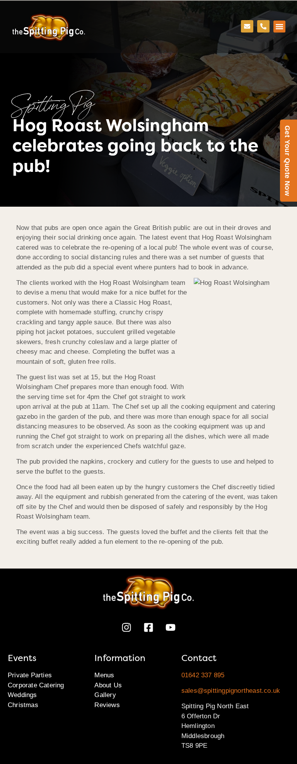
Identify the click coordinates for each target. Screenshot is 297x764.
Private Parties (30, 675)
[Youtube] (170, 627)
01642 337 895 (203, 675)
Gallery (105, 695)
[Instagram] (126, 627)
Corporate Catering (36, 685)
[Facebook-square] (148, 627)
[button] (279, 27)
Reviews (106, 705)
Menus (104, 675)
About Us (108, 685)
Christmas (23, 705)
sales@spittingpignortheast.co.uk (230, 690)
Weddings (22, 695)
